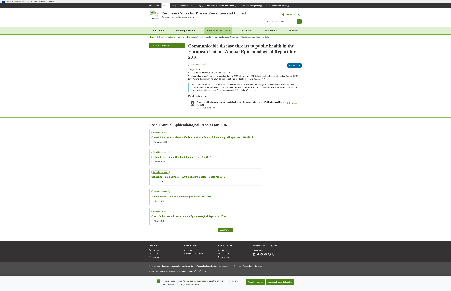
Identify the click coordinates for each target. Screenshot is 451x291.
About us (293, 30)
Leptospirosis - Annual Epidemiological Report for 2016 (181, 157)
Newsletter (260, 245)
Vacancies (188, 250)
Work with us (190, 245)
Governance (154, 257)
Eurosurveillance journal (250, 6)
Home (151, 37)
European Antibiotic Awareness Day (186, 6)
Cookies (237, 266)
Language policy (225, 266)
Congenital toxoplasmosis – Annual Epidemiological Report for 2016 (188, 176)
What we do (154, 250)
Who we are (154, 253)
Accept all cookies (255, 282)
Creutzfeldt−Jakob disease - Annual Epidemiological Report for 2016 (188, 216)
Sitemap (258, 266)
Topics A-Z (156, 30)
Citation (295, 65)
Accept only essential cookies (280, 282)
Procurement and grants (194, 253)
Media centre (223, 253)
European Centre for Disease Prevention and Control (203, 13)
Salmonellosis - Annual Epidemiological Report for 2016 (181, 196)
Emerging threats (184, 30)
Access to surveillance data (182, 266)
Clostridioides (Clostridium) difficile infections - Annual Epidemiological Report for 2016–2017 (202, 137)
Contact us (222, 250)
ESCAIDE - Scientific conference (220, 6)
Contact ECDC (225, 245)
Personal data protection (206, 266)
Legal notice (154, 266)
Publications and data (217, 30)
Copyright (166, 266)
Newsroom (270, 30)
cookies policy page (198, 281)
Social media (223, 257)
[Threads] (273, 254)
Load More (224, 230)
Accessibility (248, 266)
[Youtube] (265, 254)
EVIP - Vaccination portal (276, 6)
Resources (246, 30)
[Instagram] (269, 254)
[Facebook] (261, 254)
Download (293, 103)
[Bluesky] (258, 254)
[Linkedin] (254, 254)
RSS (275, 245)
